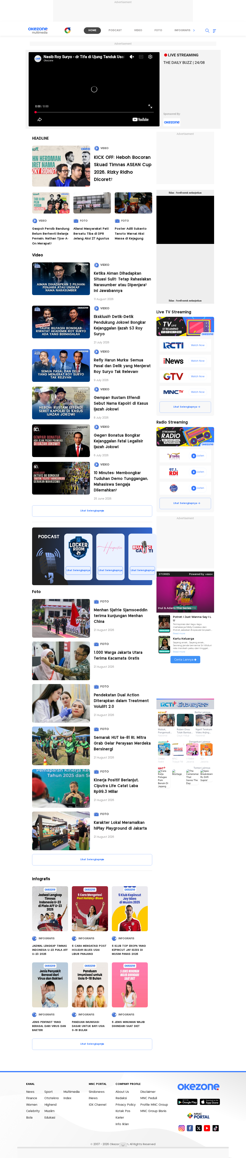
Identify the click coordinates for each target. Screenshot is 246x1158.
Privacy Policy (126, 1104)
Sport (48, 1091)
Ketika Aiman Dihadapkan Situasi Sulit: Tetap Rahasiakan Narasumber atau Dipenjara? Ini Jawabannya (122, 282)
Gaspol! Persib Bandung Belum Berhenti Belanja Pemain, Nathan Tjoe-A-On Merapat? (50, 236)
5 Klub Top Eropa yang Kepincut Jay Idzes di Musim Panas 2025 (129, 950)
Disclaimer (147, 1091)
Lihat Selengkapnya (92, 511)
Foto (84, 220)
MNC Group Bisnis (153, 1111)
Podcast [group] (115, 30)
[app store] (210, 1101)
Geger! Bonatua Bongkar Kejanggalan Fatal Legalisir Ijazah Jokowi (118, 441)
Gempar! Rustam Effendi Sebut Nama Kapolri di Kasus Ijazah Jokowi (121, 403)
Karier (120, 1117)
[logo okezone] (198, 1087)
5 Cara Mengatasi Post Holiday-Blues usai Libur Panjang (89, 950)
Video (105, 148)
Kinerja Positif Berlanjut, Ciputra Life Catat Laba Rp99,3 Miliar (116, 786)
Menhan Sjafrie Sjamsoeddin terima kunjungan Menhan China (120, 616)
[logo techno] (40, 30)
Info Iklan (122, 1124)
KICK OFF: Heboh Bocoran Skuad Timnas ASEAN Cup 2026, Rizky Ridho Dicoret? (122, 168)
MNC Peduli (148, 1098)
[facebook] (190, 1128)
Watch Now (197, 345)
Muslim (49, 1111)
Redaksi (121, 1098)
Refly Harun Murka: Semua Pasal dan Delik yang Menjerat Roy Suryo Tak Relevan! (122, 366)
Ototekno (51, 1098)
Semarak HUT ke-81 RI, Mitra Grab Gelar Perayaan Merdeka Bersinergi (122, 743)
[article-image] (61, 278)
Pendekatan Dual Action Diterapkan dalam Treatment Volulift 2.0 (121, 701)
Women (31, 1104)
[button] (194, 30)
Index (67, 1098)
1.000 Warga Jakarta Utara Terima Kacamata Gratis (118, 655)
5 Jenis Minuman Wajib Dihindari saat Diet (128, 1024)
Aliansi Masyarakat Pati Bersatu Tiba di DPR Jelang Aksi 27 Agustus (91, 233)
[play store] (187, 1101)
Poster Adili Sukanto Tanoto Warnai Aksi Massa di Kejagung (131, 233)
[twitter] (198, 1128)
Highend (50, 1104)
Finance (31, 1098)
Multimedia (71, 1091)
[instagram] (181, 1128)
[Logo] (67, 30)
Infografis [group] (182, 30)
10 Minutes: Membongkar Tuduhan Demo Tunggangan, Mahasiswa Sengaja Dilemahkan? (121, 481)
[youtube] (207, 1128)
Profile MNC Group (154, 1104)
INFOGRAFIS (47, 938)
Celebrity (33, 1111)
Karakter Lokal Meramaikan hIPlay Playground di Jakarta (120, 825)
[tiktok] (215, 1128)
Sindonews (97, 1091)
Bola (29, 1117)
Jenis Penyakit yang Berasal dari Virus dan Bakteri (49, 1026)
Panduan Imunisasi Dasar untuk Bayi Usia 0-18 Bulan (88, 1026)
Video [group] (138, 30)
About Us (122, 1091)
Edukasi (49, 1117)
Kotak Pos (123, 1111)
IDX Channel (97, 1104)
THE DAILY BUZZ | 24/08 (184, 62)
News (30, 1091)
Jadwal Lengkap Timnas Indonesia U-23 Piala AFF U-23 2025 (50, 950)
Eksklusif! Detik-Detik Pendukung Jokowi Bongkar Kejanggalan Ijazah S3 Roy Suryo (120, 325)
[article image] (61, 166)
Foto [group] (158, 30)
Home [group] (92, 30)
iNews (93, 1098)
